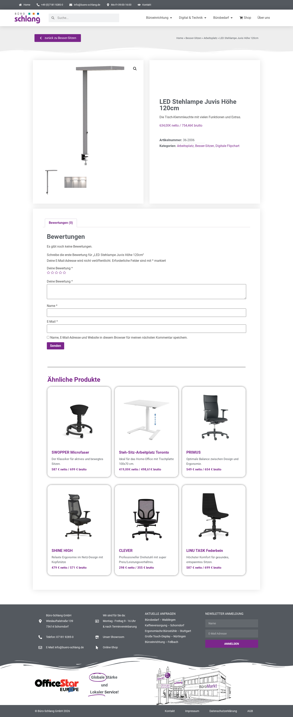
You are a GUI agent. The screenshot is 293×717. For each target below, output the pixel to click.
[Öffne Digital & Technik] (205, 17)
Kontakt (170, 711)
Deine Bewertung (60, 268)
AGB (250, 711)
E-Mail (52, 321)
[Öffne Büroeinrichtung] (171, 17)
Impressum (192, 711)
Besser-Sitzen (193, 38)
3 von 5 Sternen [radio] (56, 272)
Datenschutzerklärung (223, 711)
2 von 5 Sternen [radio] (52, 272)
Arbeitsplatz (210, 38)
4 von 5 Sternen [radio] (60, 272)
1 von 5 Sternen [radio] (48, 272)
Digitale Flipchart (227, 146)
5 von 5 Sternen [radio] (64, 272)
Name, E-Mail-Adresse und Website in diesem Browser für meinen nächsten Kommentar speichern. (119, 337)
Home (179, 38)
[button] (135, 68)
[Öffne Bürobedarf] (231, 17)
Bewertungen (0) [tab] (61, 223)
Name (52, 305)
